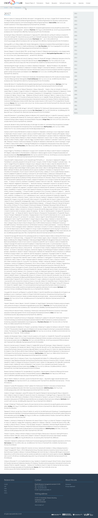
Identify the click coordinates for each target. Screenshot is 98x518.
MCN (5, 493)
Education (54, 3)
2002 (75, 102)
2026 (75, 13)
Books (76, 113)
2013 (75, 61)
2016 (75, 50)
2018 (75, 43)
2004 (75, 94)
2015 (75, 54)
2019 (75, 39)
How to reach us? (39, 505)
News (74, 3)
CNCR (6, 484)
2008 (75, 80)
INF (5, 486)
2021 (75, 32)
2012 (75, 65)
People (47, 3)
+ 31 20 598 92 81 (42, 488)
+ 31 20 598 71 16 (41, 486)
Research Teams (29, 3)
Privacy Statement (70, 486)
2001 (75, 105)
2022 (75, 28)
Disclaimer (68, 484)
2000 (75, 109)
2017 (75, 46)
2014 (75, 57)
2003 (75, 98)
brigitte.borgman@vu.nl (45, 489)
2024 (75, 21)
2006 (75, 87)
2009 (75, 76)
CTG (5, 488)
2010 (75, 72)
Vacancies (81, 3)
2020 (75, 35)
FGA (5, 491)
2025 (75, 17)
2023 (75, 24)
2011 (75, 68)
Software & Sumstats (65, 3)
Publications (40, 3)
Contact (88, 3)
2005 (75, 91)
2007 (75, 83)
